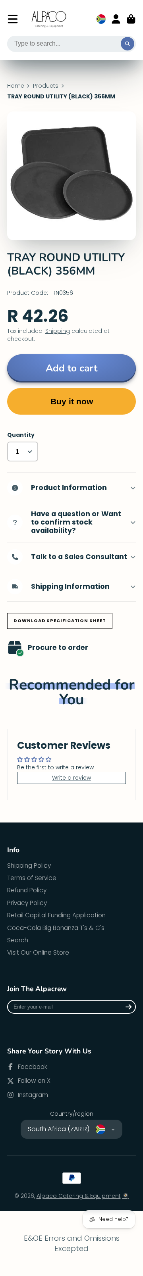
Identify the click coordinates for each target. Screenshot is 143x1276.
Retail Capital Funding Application (56, 915)
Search (17, 940)
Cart (131, 19)
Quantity (21, 435)
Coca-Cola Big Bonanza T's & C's (55, 928)
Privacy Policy (27, 903)
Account (116, 19)
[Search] (127, 44)
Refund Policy (26, 890)
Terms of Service (31, 878)
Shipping (57, 331)
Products (45, 86)
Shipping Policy (29, 865)
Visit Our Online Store (38, 952)
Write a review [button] (71, 778)
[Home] (49, 19)
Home (15, 86)
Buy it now (71, 401)
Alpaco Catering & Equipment (79, 1196)
